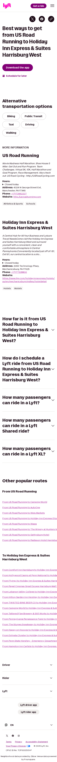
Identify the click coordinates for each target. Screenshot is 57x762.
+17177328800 (19, 272)
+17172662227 (19, 193)
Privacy (18, 741)
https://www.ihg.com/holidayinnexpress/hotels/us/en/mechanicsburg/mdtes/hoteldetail (28, 280)
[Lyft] (7, 6)
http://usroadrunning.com (27, 196)
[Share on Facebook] (41, 19)
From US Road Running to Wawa (19, 523)
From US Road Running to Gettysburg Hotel (25, 534)
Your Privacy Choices (16, 746)
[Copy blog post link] (51, 19)
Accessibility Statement (37, 741)
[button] (52, 5)
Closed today (12, 184)
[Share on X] (32, 19)
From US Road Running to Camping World (24, 502)
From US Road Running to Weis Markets (23, 512)
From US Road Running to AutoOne (21, 507)
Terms (9, 741)
